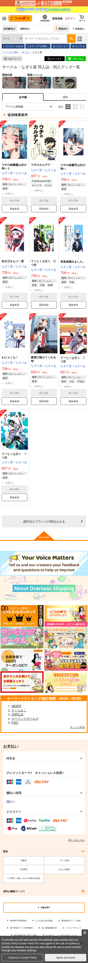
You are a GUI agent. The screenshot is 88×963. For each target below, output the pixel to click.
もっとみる (77, 727)
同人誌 (25, 52)
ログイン (70, 18)
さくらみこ (19, 710)
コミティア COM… (38, 46)
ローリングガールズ (25, 718)
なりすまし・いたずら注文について (61, 935)
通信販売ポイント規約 (71, 920)
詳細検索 (79, 38)
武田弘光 (17, 714)
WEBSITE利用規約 (18, 920)
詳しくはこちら (76, 840)
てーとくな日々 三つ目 (43, 263)
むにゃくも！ (10, 357)
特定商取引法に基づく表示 (25, 935)
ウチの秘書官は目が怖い (72, 166)
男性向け (63, 28)
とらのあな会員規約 (44, 920)
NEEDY (16, 706)
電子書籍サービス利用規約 (21, 927)
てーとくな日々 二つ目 (72, 359)
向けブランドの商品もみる (44, 521)
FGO (15, 722)
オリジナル (78, 46)
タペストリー (60, 46)
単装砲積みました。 (72, 261)
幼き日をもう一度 (13, 261)
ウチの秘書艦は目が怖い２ (14, 166)
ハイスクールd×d (13, 46)
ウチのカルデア (40, 165)
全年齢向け (9, 28)
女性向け (79, 28)
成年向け (25, 28)
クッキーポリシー (73, 927)
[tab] (65, 97)
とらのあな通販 (10, 52)
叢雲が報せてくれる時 (43, 359)
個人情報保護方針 (49, 927)
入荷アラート (14, 58)
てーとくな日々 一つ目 (14, 455)
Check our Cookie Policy (22, 957)
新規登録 (57, 18)
